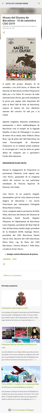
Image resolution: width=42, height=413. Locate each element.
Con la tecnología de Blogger (22, 410)
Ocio (14, 259)
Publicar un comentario (12, 275)
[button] (4, 32)
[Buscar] (39, 3)
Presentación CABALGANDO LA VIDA (15, 308)
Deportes (6, 259)
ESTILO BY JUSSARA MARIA (17, 3)
